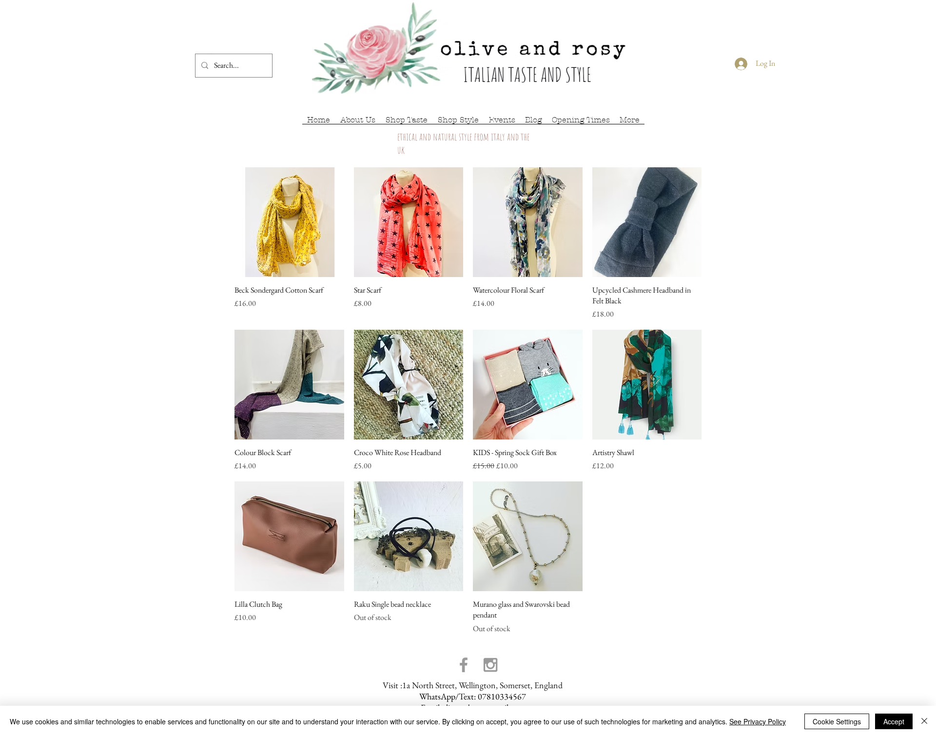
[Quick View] (289, 222)
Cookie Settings (837, 721)
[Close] (924, 721)
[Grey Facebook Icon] (463, 665)
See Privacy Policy (757, 721)
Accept (893, 721)
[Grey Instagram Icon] (490, 665)
